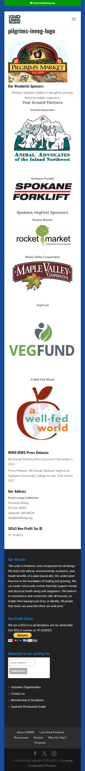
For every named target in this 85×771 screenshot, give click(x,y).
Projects (40, 742)
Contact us (18, 693)
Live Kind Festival (52, 732)
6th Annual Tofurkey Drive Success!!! (32, 459)
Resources (21, 737)
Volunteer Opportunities (26, 687)
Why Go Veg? (57, 737)
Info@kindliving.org (20, 518)
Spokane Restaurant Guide (28, 706)
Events (38, 737)
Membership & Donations (27, 700)
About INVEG (25, 732)
